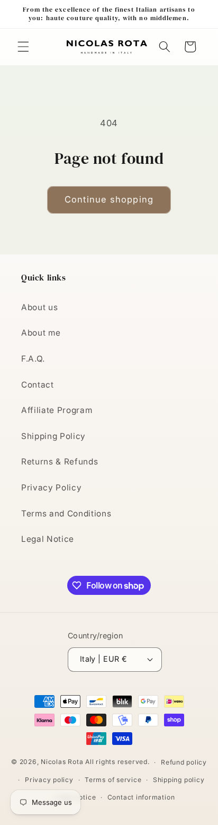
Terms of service (113, 780)
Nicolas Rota (62, 762)
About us (39, 307)
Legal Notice (47, 539)
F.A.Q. (33, 359)
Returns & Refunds (59, 462)
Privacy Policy (51, 487)
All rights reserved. (117, 762)
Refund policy (184, 762)
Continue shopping (109, 199)
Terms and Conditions (66, 513)
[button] (23, 46)
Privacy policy (49, 780)
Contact (37, 385)
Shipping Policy (53, 436)
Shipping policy (179, 780)
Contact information (141, 797)
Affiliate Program (56, 410)
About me (40, 333)
